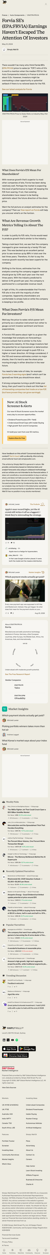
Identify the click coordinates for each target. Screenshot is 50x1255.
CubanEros (11, 945)
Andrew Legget (13, 735)
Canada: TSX (7, 1123)
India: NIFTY (6, 1119)
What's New (6, 1164)
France (4, 15)
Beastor (10, 892)
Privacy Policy (7, 1242)
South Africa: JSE (8, 1128)
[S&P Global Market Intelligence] (10, 1069)
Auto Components (17, 15)
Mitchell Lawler (13, 720)
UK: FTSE (5, 1109)
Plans (28, 1141)
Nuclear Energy (32, 1119)
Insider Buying (31, 1114)
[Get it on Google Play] (27, 1049)
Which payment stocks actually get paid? (23, 715)
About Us (29, 1150)
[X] (8, 1040)
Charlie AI (29, 1184)
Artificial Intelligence (33, 1128)
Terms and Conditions (10, 1238)
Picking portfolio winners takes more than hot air (23, 728)
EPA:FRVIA (8, 68)
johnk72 (10, 1002)
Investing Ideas (7, 1150)
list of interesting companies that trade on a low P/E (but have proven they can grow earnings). (24, 389)
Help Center (30, 1166)
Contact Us (30, 1155)
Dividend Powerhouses (34, 1109)
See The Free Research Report (17, 674)
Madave (10, 991)
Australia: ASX (7, 1114)
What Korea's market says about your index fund (24, 742)
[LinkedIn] (4, 1040)
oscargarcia (11, 929)
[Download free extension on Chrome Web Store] (15, 1055)
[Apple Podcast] (21, 1040)
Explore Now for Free (17, 438)
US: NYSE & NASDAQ (10, 1105)
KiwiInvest (11, 958)
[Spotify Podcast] (17, 1040)
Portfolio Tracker (8, 1141)
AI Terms (5, 1245)
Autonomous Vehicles (34, 1123)
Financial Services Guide (11, 1235)
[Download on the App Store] (9, 1049)
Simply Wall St (12, 49)
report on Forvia (30, 210)
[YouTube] (12, 1040)
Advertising (30, 1146)
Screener (5, 1146)
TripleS (10, 907)
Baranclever (11, 876)
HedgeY (10, 854)
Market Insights (8, 1159)
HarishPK (11, 980)
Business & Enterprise (34, 1180)
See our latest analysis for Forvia (17, 89)
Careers (29, 1159)
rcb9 (9, 838)
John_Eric (11, 822)
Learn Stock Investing (34, 1170)
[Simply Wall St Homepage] (4, 1)
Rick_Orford (11, 806)
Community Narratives (10, 1155)
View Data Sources (9, 1087)
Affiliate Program (32, 1175)
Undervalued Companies (35, 1105)
